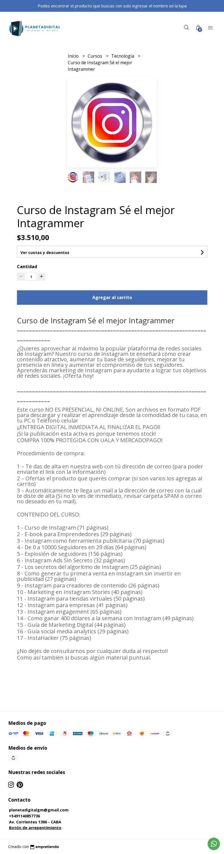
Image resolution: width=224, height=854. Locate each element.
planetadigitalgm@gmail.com (39, 809)
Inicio (74, 56)
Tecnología (123, 56)
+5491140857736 (24, 815)
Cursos (95, 56)
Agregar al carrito (112, 297)
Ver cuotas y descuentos (44, 252)
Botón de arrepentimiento (35, 827)
